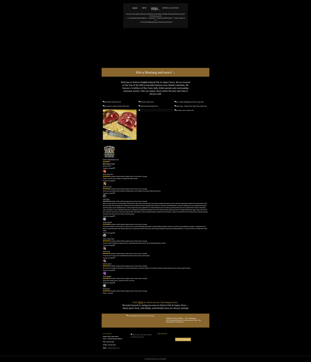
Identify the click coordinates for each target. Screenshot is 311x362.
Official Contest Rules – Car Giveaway (181, 318)
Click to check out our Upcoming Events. (155, 302)
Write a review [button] (107, 166)
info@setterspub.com (114, 348)
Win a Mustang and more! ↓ (155, 72)
